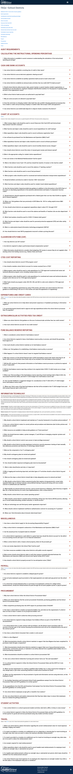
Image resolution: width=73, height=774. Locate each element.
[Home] (6, 2)
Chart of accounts (4, 20)
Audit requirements (4, 14)
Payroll (2, 38)
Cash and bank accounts (5, 18)
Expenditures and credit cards (7, 27)
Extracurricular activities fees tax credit (8, 29)
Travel (2, 45)
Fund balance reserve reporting (7, 32)
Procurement (3, 41)
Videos (2, 116)
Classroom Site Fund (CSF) (6, 23)
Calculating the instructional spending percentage (10, 16)
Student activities (4, 43)
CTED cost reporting (5, 25)
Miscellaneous (4, 36)
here (7, 721)
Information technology (5, 34)
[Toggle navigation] (69, 2)
